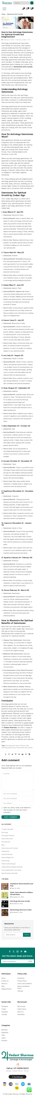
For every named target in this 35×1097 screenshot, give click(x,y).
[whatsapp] (26, 754)
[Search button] (31, 2)
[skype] (29, 754)
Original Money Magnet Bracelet (11, 867)
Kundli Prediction (7, 854)
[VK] (12, 754)
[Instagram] (17, 951)
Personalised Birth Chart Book (11, 870)
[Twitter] (6, 754)
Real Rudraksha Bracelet (9, 873)
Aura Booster (5, 842)
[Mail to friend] (19, 754)
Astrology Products (7, 835)
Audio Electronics (7, 839)
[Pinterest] (15, 754)
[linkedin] (22, 754)
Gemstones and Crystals (15, 14)
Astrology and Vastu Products (16, 745)
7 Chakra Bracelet (7, 829)
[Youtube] (25, 951)
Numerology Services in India (20, 910)
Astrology (4, 832)
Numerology (5, 861)
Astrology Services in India (20, 901)
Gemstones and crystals (23, 67)
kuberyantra (5, 851)
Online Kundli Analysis (8, 864)
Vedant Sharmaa (10, 727)
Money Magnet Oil (7, 857)
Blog (2, 845)
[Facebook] (9, 754)
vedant (24, 39)
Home (3, 14)
